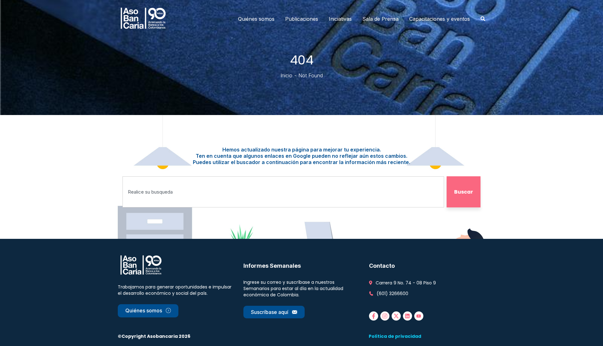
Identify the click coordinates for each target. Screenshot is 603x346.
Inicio (286, 75)
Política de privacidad (395, 336)
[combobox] (283, 191)
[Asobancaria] (145, 19)
